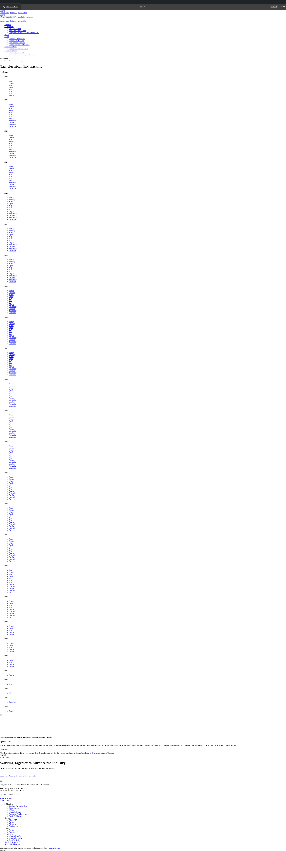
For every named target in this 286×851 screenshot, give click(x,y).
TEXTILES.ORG (12, 7)
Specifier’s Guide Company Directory (22, 55)
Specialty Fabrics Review (18, 806)
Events (6, 37)
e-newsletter (22, 13)
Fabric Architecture (15, 816)
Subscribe (13, 13)
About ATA (13, 820)
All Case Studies (15, 29)
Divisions (12, 824)
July (10, 93)
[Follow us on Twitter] (8, 850)
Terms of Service (91, 753)
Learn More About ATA (8, 776)
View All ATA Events (16, 41)
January (11, 81)
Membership (8, 834)
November (12, 124)
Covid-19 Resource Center (13, 842)
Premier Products (10, 47)
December (12, 126)
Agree (3, 755)
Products (7, 25)
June (10, 91)
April (11, 87)
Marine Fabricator (15, 812)
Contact (11, 830)
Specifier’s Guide (10, 51)
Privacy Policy (5, 757)
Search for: (4, 59)
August (11, 95)
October (12, 122)
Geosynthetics (14, 808)
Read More (4, 749)
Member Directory (15, 838)
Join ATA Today (14, 840)
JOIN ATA (274, 7)
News (6, 35)
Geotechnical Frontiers (17, 43)
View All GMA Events (17, 39)
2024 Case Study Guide (17, 31)
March (11, 85)
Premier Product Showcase (18, 49)
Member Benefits (15, 836)
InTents (11, 810)
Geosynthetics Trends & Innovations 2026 (24, 33)
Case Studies (9, 27)
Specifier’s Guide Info (17, 53)
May (10, 89)
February (12, 83)
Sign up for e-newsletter (27, 776)
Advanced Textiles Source (18, 814)
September (12, 120)
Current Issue (4, 13)
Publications (13, 826)
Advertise (12, 832)
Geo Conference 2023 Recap (19, 45)
